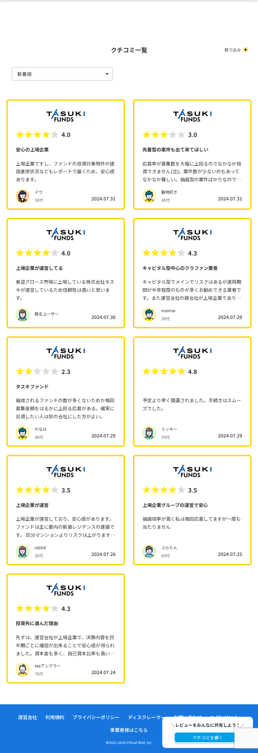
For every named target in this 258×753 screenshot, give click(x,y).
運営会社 (27, 717)
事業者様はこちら (129, 729)
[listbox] (62, 74)
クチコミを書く (207, 737)
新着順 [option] (24, 73)
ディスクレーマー (146, 717)
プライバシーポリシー (96, 717)
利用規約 (54, 717)
